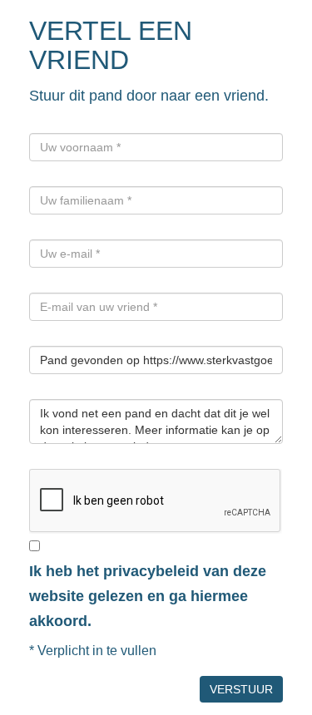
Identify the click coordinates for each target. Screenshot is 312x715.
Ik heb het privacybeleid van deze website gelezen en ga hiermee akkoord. (147, 596)
